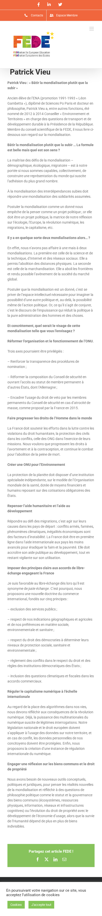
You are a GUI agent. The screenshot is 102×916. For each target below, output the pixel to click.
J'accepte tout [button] (41, 905)
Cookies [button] (16, 905)
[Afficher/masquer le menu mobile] (92, 28)
